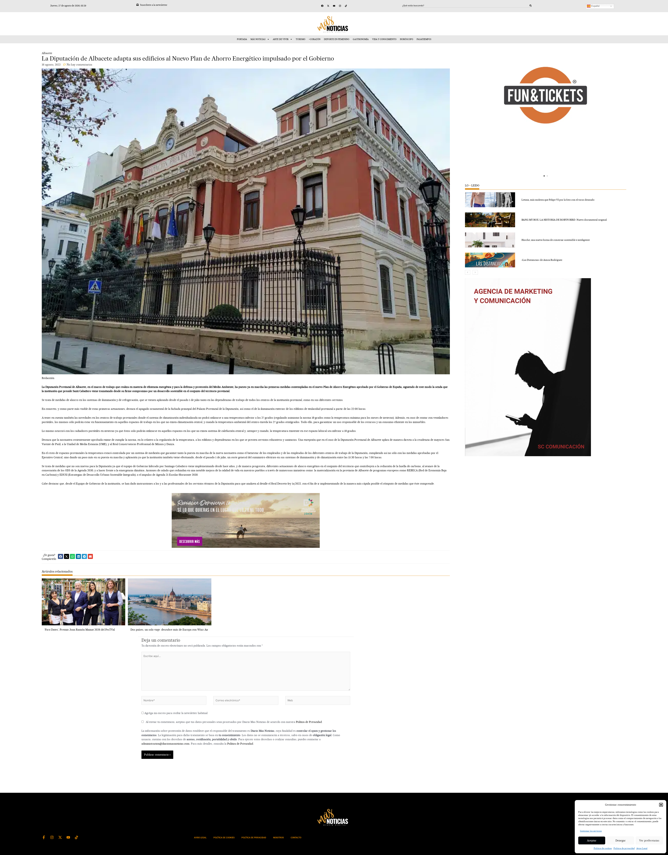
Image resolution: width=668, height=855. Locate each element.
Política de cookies (603, 848)
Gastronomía (361, 39)
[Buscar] (531, 5)
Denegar (620, 840)
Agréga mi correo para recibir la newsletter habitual (176, 713)
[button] (661, 804)
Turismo (300, 39)
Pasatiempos (424, 39)
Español (595, 6)
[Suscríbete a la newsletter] (137, 4)
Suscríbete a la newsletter (153, 4)
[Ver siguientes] (475, 272)
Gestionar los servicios (591, 831)
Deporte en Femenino (336, 39)
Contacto (296, 837)
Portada (242, 39)
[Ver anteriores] (467, 272)
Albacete (47, 53)
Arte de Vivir (280, 39)
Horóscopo (406, 39)
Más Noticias (257, 39)
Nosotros (278, 837)
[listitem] (545, 199)
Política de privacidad (624, 848)
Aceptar (592, 840)
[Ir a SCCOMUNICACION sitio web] (528, 367)
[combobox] (466, 5)
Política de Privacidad (309, 722)
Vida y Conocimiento (384, 39)
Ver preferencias (649, 840)
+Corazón (314, 39)
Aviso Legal (641, 848)
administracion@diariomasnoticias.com (165, 743)
